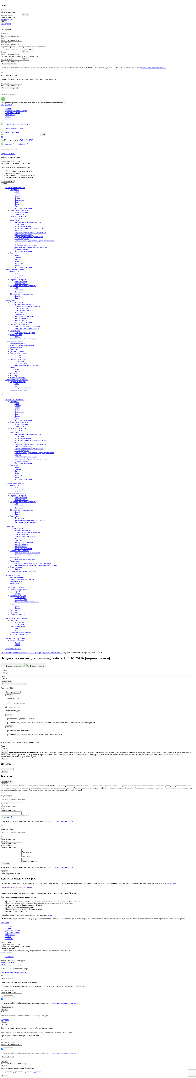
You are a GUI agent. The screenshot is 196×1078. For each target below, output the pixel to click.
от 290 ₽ (17, 692)
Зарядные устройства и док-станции (29, 237)
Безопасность (15, 331)
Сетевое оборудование (18, 353)
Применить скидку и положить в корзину (17, 887)
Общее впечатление (29, 861)
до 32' (17, 273)
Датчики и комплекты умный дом (23, 339)
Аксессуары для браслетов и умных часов (31, 247)
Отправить (5, 817)
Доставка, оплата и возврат (16, 111)
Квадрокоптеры (16, 347)
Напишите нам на (12, 965)
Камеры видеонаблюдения (25, 333)
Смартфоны (14, 190)
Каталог (4, 184)
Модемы (18, 357)
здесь (50, 915)
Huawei (17, 204)
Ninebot (17, 645)
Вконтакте (9, 957)
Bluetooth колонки (21, 284)
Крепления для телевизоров (25, 522)
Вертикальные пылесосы (24, 304)
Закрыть (9, 695)
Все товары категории (23, 208)
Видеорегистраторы (18, 382)
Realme (17, 198)
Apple (17, 192)
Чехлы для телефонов (23, 226)
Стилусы (18, 243)
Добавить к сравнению (37, 666)
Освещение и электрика (19, 324)
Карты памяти (20, 224)
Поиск (43, 134)
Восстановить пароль (9, 88)
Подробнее (171, 883)
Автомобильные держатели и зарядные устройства (34, 241)
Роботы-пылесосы (22, 308)
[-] (7, 673)
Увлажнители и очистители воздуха (28, 306)
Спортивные (19, 290)
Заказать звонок (7, 1007)
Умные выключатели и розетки (27, 329)
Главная (8, 926)
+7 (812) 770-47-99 (26, 140)
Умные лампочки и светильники (27, 327)
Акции (8, 109)
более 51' (18, 278)
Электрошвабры (21, 320)
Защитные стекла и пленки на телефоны (30, 233)
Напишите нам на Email (14, 128)
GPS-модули (19, 622)
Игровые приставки (18, 343)
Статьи (8, 117)
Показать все (19, 200)
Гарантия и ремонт (12, 113)
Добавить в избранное (13, 666)
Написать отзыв (7, 769)
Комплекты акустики (18, 494)
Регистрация (6, 24)
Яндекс (17, 298)
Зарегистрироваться (9, 64)
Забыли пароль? (7, 19)
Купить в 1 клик (7, 1057)
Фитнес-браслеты (21, 212)
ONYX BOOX (20, 218)
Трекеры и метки (21, 249)
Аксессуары (14, 220)
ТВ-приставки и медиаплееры (21, 294)
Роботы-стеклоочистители (25, 310)
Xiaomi (17, 196)
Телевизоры (14, 271)
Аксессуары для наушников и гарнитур (30, 520)
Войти (4, 21)
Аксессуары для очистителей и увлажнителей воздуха (36, 565)
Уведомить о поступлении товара (13, 684)
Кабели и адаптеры (22, 239)
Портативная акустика (18, 280)
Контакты (9, 119)
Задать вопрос (7, 781)
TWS (16, 288)
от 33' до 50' (19, 275)
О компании (10, 115)
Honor (17, 202)
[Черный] (4, 673)
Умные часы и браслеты (19, 210)
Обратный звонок (8, 181)
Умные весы (19, 314)
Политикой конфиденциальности (65, 821)
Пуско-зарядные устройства (21, 388)
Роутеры (18, 355)
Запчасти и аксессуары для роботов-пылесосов (33, 563)
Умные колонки (21, 282)
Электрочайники (21, 318)
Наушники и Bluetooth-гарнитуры (28, 222)
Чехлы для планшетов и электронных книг (31, 229)
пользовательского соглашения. (153, 68)
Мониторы (14, 376)
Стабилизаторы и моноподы (26, 245)
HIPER (17, 643)
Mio (16, 386)
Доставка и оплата (12, 931)
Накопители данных (18, 359)
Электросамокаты (17, 641)
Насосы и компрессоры (19, 390)
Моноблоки (14, 373)
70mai (17, 384)
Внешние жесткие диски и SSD (27, 365)
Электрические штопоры (24, 316)
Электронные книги (18, 216)
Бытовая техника (16, 302)
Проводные (19, 292)
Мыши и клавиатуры (18, 378)
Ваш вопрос (26, 815)
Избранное (22, 124)
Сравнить (9, 124)
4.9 (2, 137)
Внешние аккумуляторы (24, 235)
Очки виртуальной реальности (22, 345)
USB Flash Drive (21, 363)
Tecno (17, 206)
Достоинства (27, 852)
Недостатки (26, 857)
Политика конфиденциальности (13, 973)
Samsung (18, 194)
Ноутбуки (13, 367)
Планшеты (14, 253)
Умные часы (19, 214)
